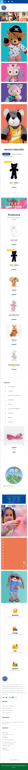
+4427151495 (5, 750)
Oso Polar (14, 240)
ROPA (9, 418)
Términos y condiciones (8, 706)
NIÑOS (10, 404)
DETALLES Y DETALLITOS (14, 396)
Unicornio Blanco (14, 365)
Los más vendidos (8, 157)
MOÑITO (14, 447)
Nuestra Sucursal (6, 712)
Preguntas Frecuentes (7, 710)
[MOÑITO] (14, 436)
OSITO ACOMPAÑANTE (14, 409)
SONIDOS (10, 422)
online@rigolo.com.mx (7, 734)
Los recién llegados (17, 154)
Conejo (14, 290)
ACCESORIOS (11, 387)
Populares (6, 154)
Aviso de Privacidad (7, 708)
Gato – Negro (14, 183)
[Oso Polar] (14, 231)
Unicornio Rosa (14, 315)
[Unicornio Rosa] (14, 306)
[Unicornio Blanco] (14, 356)
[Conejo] (14, 281)
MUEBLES (10, 400)
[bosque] (14, 477)
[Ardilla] (14, 331)
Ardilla (14, 340)
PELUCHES (11, 413)
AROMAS (10, 391)
